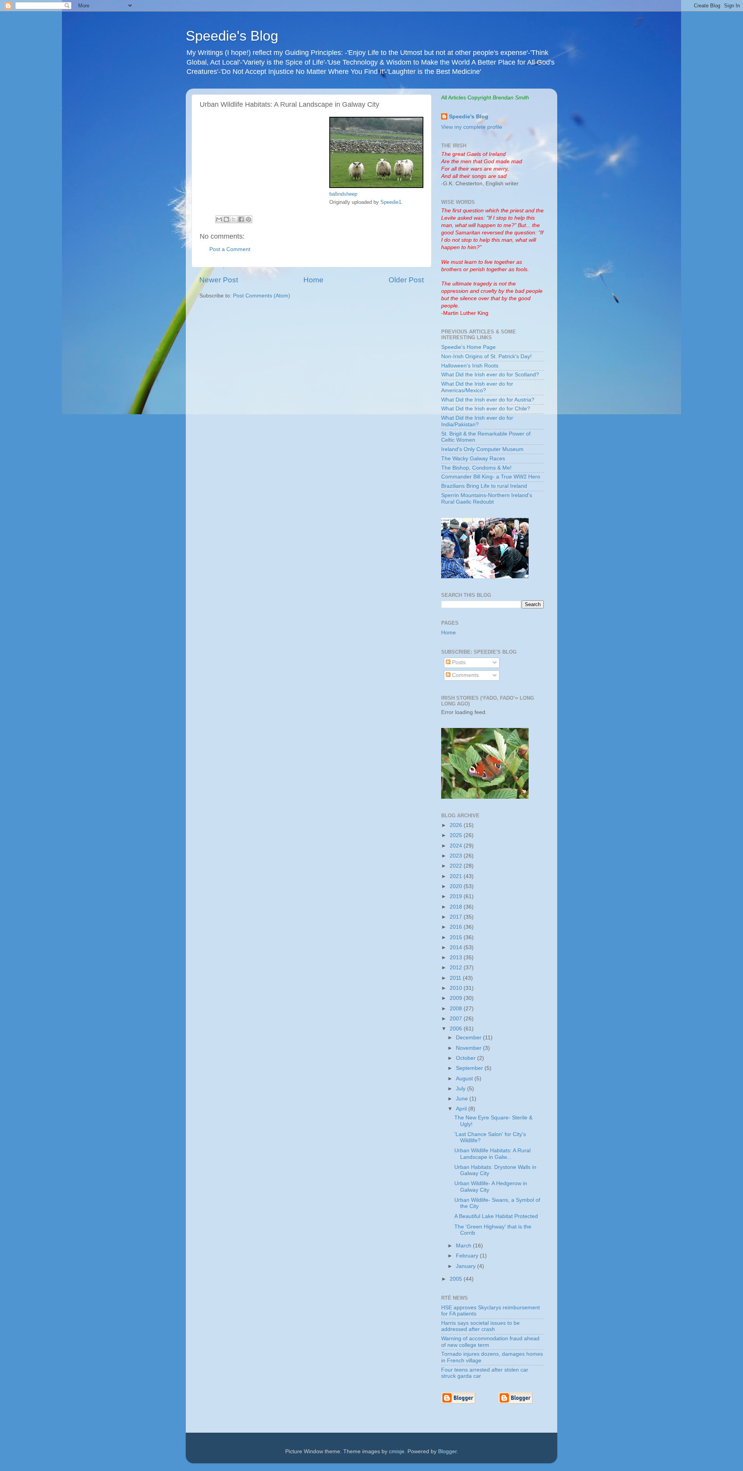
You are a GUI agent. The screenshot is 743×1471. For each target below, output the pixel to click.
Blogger (447, 1451)
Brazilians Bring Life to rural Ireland (484, 486)
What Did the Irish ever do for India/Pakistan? (477, 421)
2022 (457, 866)
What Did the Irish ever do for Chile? (485, 409)
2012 (457, 967)
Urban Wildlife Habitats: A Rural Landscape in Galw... (492, 1154)
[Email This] (219, 219)
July (461, 1089)
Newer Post (218, 280)
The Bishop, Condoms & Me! (476, 468)
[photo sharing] (376, 186)
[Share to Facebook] (241, 219)
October (466, 1058)
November (469, 1048)
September (470, 1068)
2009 (457, 998)
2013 (457, 957)
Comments (464, 675)
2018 (457, 907)
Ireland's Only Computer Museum (482, 449)
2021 (457, 876)
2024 (457, 846)
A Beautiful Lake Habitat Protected (496, 1216)
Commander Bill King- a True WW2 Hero (490, 477)
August (465, 1078)
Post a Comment (229, 249)
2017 (457, 917)
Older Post (406, 280)
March (464, 1246)
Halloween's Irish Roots (469, 366)
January (466, 1266)
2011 (456, 978)
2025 (457, 835)
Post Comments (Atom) (261, 296)
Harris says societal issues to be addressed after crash (480, 1326)
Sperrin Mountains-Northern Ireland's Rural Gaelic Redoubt (486, 498)
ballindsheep (343, 194)
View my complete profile (471, 127)
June (462, 1099)
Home (313, 280)
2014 (457, 947)
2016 (457, 927)
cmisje (396, 1451)
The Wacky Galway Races (473, 458)
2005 (457, 1279)
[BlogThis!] (226, 219)
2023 (457, 856)
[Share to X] (234, 219)
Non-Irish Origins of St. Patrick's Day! (486, 356)
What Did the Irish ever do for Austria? (487, 400)
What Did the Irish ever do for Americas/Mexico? (477, 387)
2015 (457, 937)
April (462, 1109)
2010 (457, 988)
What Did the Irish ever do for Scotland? (490, 375)
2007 (457, 1019)
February (468, 1256)
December (469, 1037)
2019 (457, 896)
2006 (457, 1029)
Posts (458, 662)
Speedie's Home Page (468, 347)
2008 (457, 1008)
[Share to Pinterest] (248, 219)
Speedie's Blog (232, 36)
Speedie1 (390, 202)
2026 (457, 825)
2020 (457, 886)
